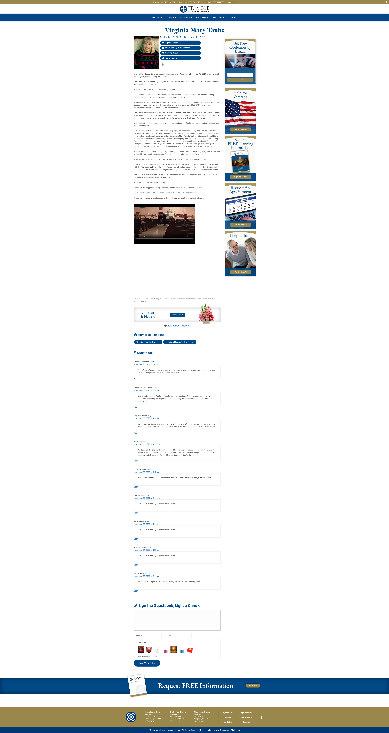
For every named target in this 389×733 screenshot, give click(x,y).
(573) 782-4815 (175, 721)
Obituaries (233, 17)
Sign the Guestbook (173, 53)
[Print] (163, 64)
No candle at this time (148, 656)
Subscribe (240, 80)
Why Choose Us (227, 713)
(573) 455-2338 (199, 721)
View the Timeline (147, 342)
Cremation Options (246, 717)
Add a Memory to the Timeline (177, 48)
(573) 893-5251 (149, 721)
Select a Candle (144, 642)
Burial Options (227, 722)
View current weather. (178, 325)
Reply (136, 379)
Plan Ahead (227, 717)
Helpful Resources (246, 713)
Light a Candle (171, 43)
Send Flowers (171, 58)
